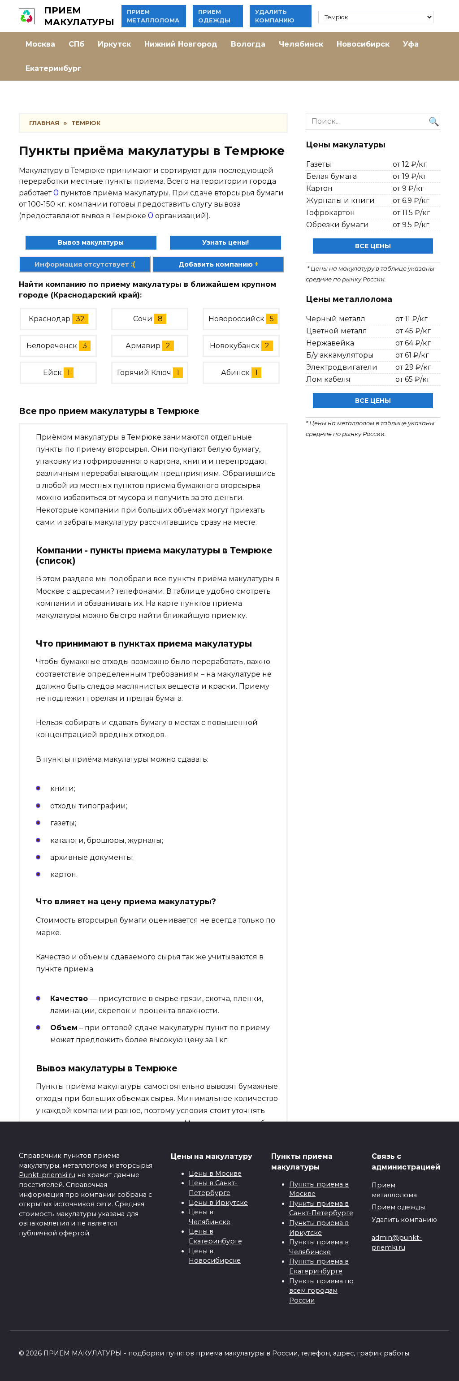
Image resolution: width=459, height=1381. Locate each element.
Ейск (52, 372)
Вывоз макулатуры (91, 242)
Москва (40, 44)
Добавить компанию (218, 264)
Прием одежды (398, 1207)
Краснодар (49, 319)
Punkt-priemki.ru (47, 1175)
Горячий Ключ (144, 372)
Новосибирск (363, 44)
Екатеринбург (54, 68)
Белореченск (51, 345)
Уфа (411, 44)
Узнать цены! (225, 242)
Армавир (143, 345)
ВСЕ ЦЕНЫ (373, 246)
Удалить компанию (404, 1220)
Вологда (248, 44)
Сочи (142, 319)
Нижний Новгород (180, 44)
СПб (76, 44)
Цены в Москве (215, 1174)
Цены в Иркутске (218, 1203)
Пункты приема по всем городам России (321, 1290)
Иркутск (114, 44)
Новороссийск (236, 319)
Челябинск (301, 44)
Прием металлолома (394, 1190)
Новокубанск (235, 345)
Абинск (235, 372)
